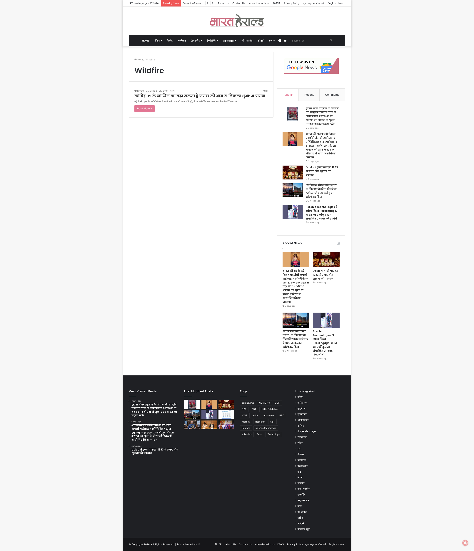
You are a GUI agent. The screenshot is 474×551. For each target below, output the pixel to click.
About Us (223, 3)
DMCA (276, 3)
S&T (272, 421)
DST (254, 409)
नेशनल (301, 454)
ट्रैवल (300, 442)
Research (260, 421)
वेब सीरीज (302, 511)
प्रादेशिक (302, 460)
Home (145, 40)
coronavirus (248, 402)
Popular (288, 94)
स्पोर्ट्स (260, 40)
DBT (244, 409)
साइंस (300, 517)
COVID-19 (264, 402)
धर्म (299, 448)
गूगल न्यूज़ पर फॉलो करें (313, 3)
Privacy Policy (292, 3)
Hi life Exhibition (269, 409)
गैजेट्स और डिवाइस (307, 431)
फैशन (300, 477)
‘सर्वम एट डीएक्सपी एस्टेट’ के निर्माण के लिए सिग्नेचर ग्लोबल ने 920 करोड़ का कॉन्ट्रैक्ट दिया (321, 191)
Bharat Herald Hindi (147, 91)
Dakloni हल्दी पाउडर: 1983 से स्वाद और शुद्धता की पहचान (322, 171)
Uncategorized (306, 391)
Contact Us (238, 3)
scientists (247, 434)
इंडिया (157, 40)
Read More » (144, 108)
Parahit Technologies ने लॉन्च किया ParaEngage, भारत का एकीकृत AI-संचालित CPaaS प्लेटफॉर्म (322, 212)
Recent (309, 94)
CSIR (277, 402)
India (255, 415)
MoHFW (246, 421)
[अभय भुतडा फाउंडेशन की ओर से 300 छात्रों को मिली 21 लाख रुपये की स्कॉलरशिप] (226, 424)
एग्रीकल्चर (302, 402)
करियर (301, 425)
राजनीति (301, 494)
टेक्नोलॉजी (211, 40)
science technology (266, 428)
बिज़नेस (170, 40)
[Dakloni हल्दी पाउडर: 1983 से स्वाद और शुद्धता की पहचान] (293, 172)
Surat (259, 434)
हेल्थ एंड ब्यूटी (304, 529)
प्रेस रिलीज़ (303, 465)
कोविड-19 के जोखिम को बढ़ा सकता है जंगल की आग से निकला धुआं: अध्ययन (199, 96)
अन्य (270, 40)
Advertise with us (259, 3)
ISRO (281, 415)
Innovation (268, 415)
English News (335, 3)
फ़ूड (299, 471)
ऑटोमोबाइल (303, 419)
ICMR (245, 415)
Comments (332, 94)
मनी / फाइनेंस (247, 40)
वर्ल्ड (300, 506)
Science (246, 428)
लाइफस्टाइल (228, 40)
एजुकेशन (182, 40)
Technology (274, 434)
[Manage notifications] (465, 543)
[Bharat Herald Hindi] (237, 21)
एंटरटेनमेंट (195, 40)
